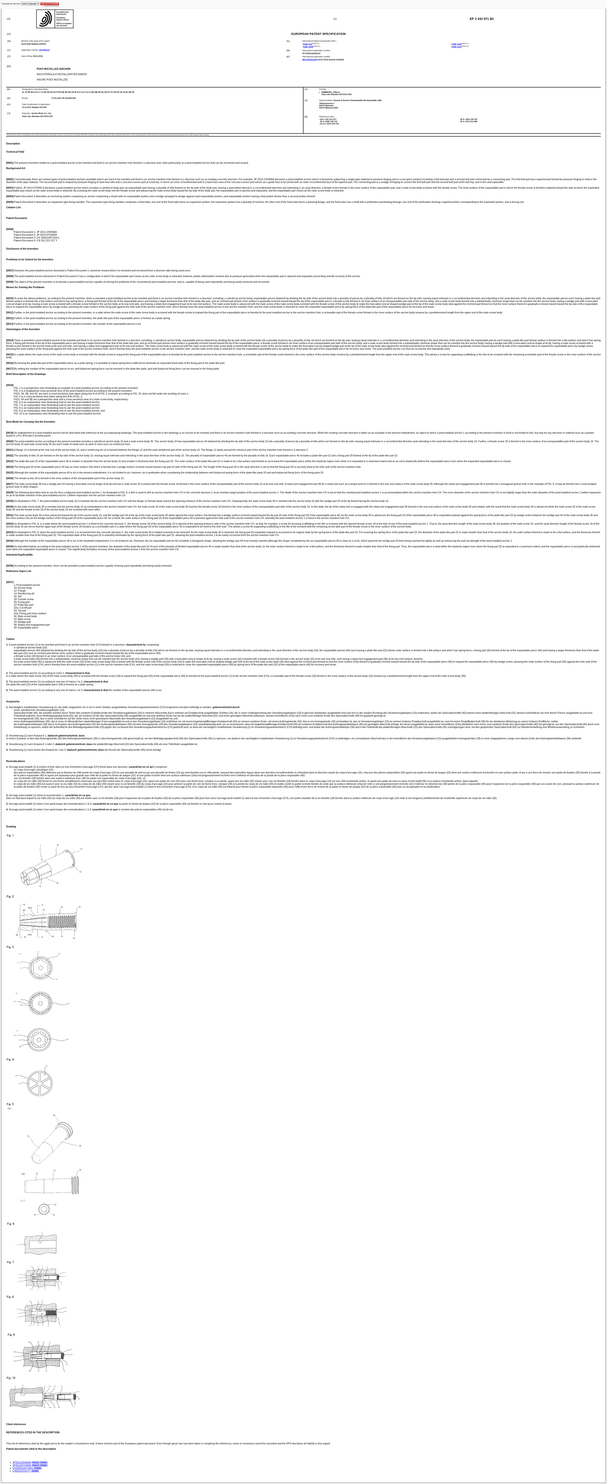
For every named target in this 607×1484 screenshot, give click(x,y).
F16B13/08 (308, 47)
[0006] (43, 1462)
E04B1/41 (307, 44)
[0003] (35, 1465)
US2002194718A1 (23, 1468)
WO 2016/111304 (309, 60)
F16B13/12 (456, 47)
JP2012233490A (21, 1462)
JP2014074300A (21, 1465)
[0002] (35, 1462)
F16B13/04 (456, 44)
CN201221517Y (21, 1471)
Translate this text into (10, 4)
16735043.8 (44, 50)
